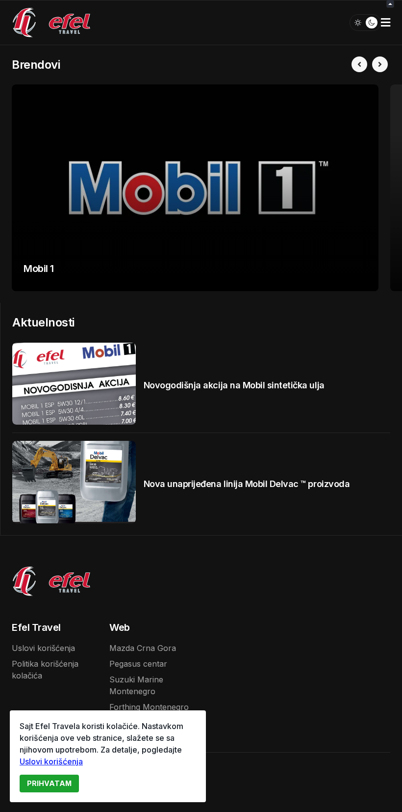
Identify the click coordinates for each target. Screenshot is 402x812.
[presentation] (359, 64)
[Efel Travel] (51, 21)
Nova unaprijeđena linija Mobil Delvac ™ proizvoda (247, 484)
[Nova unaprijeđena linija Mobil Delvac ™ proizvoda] (74, 482)
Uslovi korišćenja (51, 761)
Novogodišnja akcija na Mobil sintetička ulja (234, 385)
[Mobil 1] (195, 187)
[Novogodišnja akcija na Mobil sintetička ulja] (74, 384)
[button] (385, 22)
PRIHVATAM (49, 783)
